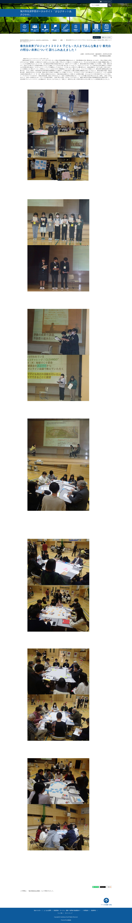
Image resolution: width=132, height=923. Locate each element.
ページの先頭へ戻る (106, 904)
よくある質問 (47, 910)
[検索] (109, 5)
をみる (76, 30)
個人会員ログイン (54, 5)
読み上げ (97, 37)
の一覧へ (24, 30)
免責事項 (93, 910)
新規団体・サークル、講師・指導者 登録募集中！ (67, 910)
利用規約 (85, 910)
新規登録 (35, 5)
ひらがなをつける (106, 1)
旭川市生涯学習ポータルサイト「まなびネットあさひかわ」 (34, 40)
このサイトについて (25, 5)
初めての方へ (37, 910)
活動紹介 (55, 40)
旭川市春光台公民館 (105, 55)
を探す (34, 30)
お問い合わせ (44, 5)
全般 (61, 40)
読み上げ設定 (107, 37)
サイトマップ (68, 913)
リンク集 (60, 913)
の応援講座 (65, 30)
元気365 (69, 920)
